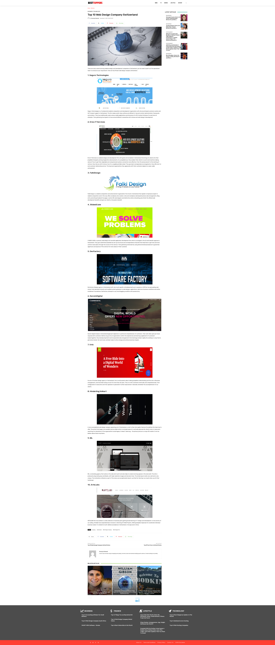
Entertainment (169, 32)
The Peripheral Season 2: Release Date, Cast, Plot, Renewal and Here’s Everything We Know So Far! (124, 592)
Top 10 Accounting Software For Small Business (93, 616)
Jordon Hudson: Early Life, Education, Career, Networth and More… (173, 27)
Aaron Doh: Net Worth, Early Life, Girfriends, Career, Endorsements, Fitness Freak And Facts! (152, 616)
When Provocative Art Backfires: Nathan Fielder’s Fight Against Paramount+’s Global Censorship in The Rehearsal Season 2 (173, 37)
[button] (186, 3)
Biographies (99, 590)
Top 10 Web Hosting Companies (179, 625)
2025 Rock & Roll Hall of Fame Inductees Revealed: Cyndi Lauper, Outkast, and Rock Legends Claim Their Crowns (173, 47)
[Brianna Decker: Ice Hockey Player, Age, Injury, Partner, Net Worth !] (100, 580)
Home (89, 8)
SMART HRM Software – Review (91, 625)
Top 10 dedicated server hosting (179, 621)
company (93, 529)
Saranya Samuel (95, 18)
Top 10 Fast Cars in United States (153, 545)
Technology (96, 11)
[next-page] (91, 597)
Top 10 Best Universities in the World (121, 625)
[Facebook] (90, 642)
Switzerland (99, 529)
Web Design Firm (116, 529)
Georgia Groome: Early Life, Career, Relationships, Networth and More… (173, 18)
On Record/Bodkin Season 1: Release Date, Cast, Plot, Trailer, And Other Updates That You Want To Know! (149, 592)
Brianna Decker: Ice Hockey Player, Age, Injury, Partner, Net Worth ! (100, 592)
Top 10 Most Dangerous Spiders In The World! (181, 616)
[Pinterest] (95, 642)
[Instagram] (93, 642)
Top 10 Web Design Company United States (99, 545)
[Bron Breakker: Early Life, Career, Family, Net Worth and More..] (184, 56)
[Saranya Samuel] (89, 18)
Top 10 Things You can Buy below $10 (122, 615)
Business (93, 8)
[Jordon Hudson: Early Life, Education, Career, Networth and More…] (184, 26)
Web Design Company (107, 529)
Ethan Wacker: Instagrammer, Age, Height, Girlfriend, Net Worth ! (152, 623)
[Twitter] (98, 642)
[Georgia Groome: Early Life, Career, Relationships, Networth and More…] (184, 17)
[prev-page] (88, 597)
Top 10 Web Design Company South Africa (94, 621)
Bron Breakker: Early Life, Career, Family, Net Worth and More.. (172, 57)
